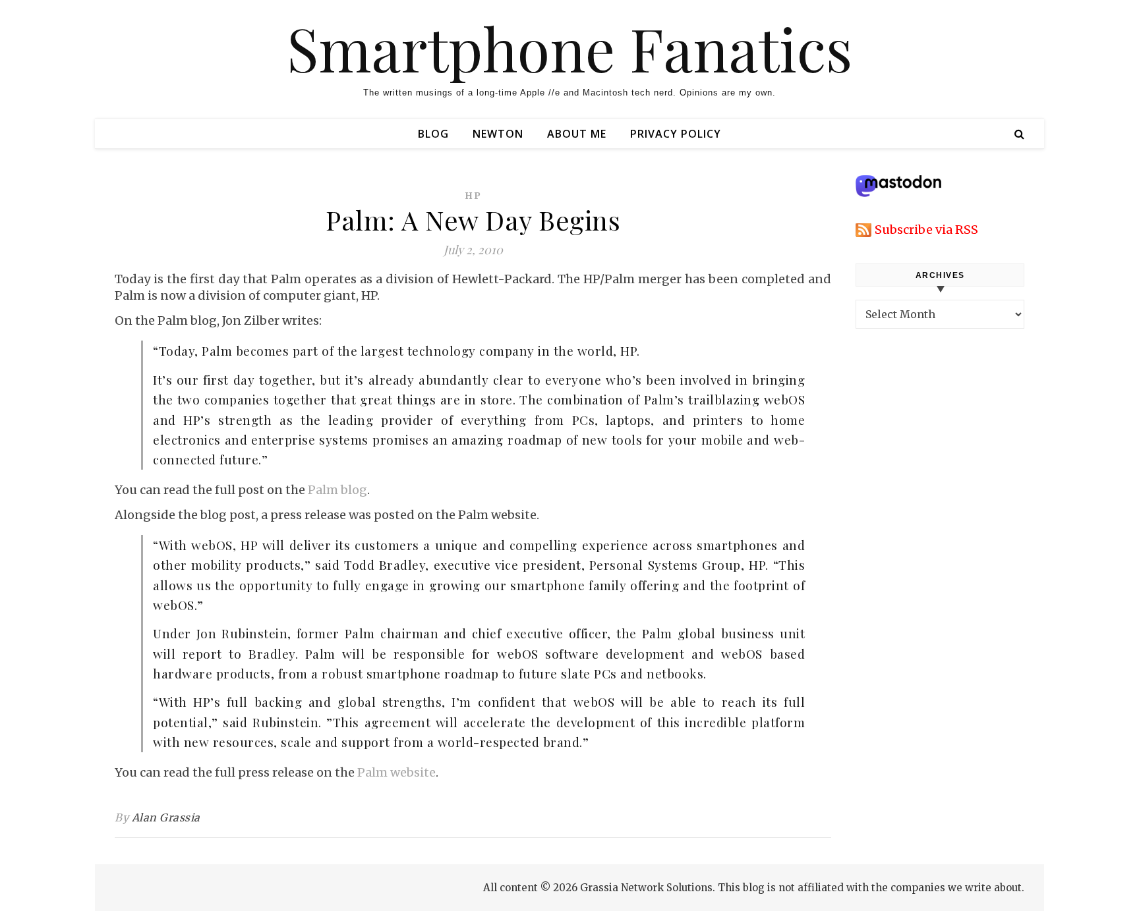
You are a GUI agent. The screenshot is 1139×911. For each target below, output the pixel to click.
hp (473, 196)
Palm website (396, 772)
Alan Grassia (166, 817)
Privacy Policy (675, 133)
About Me (576, 133)
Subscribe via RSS (926, 229)
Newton (498, 133)
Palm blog (337, 489)
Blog (433, 133)
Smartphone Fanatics (569, 48)
